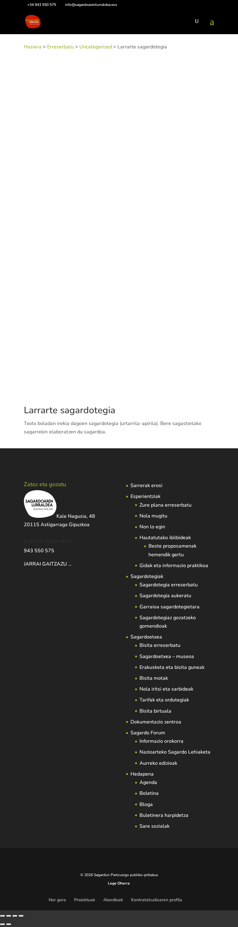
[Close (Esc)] (21, 916)
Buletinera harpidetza (163, 815)
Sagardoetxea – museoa (166, 656)
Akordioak (113, 900)
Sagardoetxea (146, 637)
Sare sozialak (154, 826)
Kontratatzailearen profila (156, 900)
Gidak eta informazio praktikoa (173, 565)
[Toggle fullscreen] (8, 916)
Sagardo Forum (147, 732)
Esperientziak (145, 496)
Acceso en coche (179, 166)
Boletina (149, 793)
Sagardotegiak (146, 576)
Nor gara (57, 900)
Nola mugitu (153, 516)
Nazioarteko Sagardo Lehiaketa (174, 752)
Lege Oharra (119, 883)
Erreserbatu (60, 46)
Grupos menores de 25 (171, 174)
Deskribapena (46, 200)
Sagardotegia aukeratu (165, 595)
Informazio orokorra (161, 741)
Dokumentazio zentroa (155, 722)
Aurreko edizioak (158, 763)
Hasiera (33, 46)
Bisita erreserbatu (159, 645)
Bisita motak (153, 678)
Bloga (146, 804)
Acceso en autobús (142, 166)
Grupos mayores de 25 (125, 174)
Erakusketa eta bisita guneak (172, 667)
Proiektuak (84, 900)
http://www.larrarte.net (85, 377)
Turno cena (103, 183)
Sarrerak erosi (146, 485)
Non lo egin (152, 526)
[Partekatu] (14, 916)
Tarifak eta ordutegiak (164, 699)
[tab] (46, 201)
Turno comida (129, 183)
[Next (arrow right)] (8, 924)
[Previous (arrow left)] (2, 924)
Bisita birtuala (155, 711)
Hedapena (142, 774)
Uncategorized (95, 46)
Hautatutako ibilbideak (165, 537)
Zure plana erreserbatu (165, 505)
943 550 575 (39, 550)
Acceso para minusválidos (75, 174)
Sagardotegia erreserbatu (168, 584)
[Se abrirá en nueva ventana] (72, 564)
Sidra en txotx (76, 183)
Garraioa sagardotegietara (169, 606)
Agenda (148, 782)
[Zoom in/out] (2, 916)
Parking (53, 183)
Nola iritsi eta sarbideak (166, 689)
